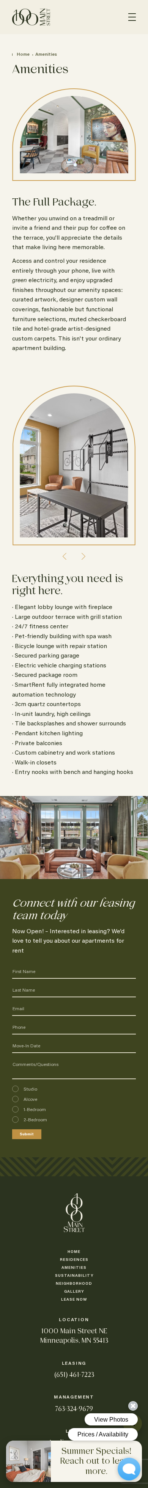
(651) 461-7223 (74, 1374)
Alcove (30, 1099)
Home (24, 54)
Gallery (74, 1292)
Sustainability (74, 1276)
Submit (27, 1134)
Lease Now (74, 1300)
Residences (74, 1260)
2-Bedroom (35, 1120)
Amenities (46, 54)
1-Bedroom (35, 1110)
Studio (30, 1089)
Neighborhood (74, 1284)
